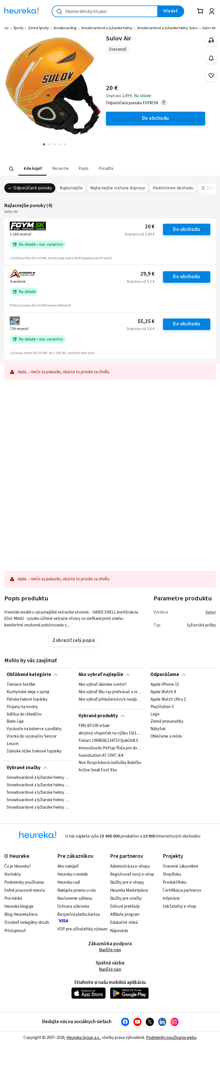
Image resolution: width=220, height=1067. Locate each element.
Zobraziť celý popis (73, 640)
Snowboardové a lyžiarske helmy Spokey (38, 792)
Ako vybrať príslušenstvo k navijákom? (110, 699)
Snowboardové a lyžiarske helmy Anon (38, 807)
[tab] (32, 169)
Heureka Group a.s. (83, 1038)
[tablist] (94, 169)
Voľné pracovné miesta (24, 890)
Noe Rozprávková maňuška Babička (109, 763)
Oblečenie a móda (166, 736)
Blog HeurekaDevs (21, 914)
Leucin (13, 744)
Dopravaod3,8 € (140, 328)
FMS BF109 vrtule (94, 726)
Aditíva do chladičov (24, 714)
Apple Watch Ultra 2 (168, 699)
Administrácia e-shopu (130, 866)
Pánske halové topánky (27, 699)
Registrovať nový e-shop (132, 874)
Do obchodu (186, 229)
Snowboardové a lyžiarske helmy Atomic (38, 778)
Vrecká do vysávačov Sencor (32, 736)
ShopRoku (172, 874)
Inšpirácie (171, 898)
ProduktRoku (174, 882)
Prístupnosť (15, 931)
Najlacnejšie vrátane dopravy (117, 188)
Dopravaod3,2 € (140, 281)
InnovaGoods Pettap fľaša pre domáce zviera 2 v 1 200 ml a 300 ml (110, 748)
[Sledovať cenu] (211, 58)
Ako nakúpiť (67, 866)
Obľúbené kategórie (29, 674)
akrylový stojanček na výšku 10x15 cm (110, 733)
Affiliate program (125, 914)
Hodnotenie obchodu (173, 188)
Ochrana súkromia (73, 906)
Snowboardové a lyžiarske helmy (106, 28)
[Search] (11, 168)
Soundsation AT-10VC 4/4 (100, 756)
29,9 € (147, 274)
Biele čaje (15, 722)
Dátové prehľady (125, 906)
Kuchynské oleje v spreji (28, 692)
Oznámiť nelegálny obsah (26, 922)
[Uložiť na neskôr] (211, 76)
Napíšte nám (110, 950)
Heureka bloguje (19, 906)
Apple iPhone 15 (164, 684)
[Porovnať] (211, 40)
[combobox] (105, 11)
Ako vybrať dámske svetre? (102, 684)
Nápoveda (119, 931)
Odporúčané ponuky (32, 188)
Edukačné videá (124, 922)
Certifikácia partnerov (182, 890)
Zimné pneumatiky (166, 722)
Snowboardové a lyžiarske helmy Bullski (38, 785)
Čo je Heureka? (17, 866)
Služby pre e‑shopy (127, 882)
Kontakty (12, 874)
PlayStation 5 (162, 707)
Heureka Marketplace (129, 890)
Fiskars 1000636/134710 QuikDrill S (108, 741)
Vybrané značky (24, 767)
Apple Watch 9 (163, 692)
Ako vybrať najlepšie (100, 674)
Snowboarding (64, 28)
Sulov (210, 612)
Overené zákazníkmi (180, 866)
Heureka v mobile (72, 874)
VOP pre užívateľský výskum (82, 929)
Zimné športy (38, 28)
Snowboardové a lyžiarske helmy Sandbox (38, 800)
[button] (32, 169)
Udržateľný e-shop (179, 906)
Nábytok (158, 729)
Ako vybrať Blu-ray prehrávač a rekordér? (110, 692)
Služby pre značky (126, 898)
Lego (155, 714)
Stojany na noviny (22, 707)
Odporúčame (164, 674)
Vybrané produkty (98, 715)
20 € (149, 227)
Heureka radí (68, 882)
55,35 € (146, 321)
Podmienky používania (24, 882)
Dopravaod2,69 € (139, 234)
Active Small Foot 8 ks (97, 770)
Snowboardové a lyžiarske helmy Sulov (167, 28)
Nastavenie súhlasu (74, 898)
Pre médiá (13, 898)
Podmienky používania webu (171, 1038)
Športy (18, 28)
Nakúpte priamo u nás (76, 890)
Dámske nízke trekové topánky (34, 751)
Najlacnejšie (71, 188)
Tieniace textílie (21, 684)
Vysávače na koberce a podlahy (34, 729)
